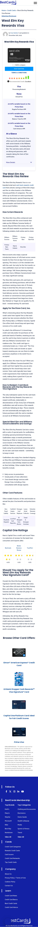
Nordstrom (8, 832)
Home (4, 10)
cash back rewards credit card (18, 186)
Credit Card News (11, 895)
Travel (20, 832)
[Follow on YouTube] (22, 791)
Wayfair (7, 817)
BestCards (8, 548)
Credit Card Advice (11, 907)
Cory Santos (14, 33)
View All (8, 837)
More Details (10, 162)
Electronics (22, 813)
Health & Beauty (23, 821)
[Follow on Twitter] (10, 791)
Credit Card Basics (11, 899)
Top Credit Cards (11, 862)
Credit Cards (11, 10)
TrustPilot (30, 548)
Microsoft (8, 821)
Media (20, 824)
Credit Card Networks (12, 858)
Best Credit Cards (11, 903)
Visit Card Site (19, 68)
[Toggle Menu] (35, 3)
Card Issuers (9, 854)
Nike (6, 824)
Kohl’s (7, 809)
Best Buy (8, 828)
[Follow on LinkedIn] (6, 791)
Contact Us (9, 885)
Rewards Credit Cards (12, 850)
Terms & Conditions (19, 73)
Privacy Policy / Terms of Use (15, 878)
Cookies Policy (10, 881)
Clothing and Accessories (27, 809)
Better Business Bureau (19, 548)
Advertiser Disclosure (9, 16)
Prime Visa (19, 742)
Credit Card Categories (13, 846)
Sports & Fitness (23, 828)
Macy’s (7, 813)
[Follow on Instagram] (14, 791)
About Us (8, 874)
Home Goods (22, 817)
